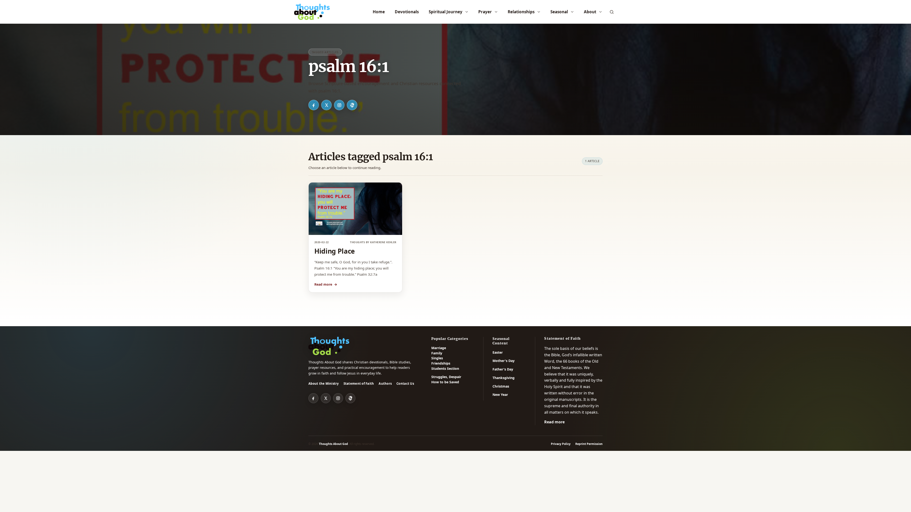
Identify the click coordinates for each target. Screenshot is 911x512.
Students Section (445, 368)
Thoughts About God (333, 444)
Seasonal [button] (559, 11)
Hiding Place (334, 251)
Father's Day (503, 369)
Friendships (440, 363)
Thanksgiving (504, 377)
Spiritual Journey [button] (445, 11)
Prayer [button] (485, 11)
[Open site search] (611, 12)
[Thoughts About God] (312, 12)
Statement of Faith (359, 383)
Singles (437, 358)
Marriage (438, 348)
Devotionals (407, 11)
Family (436, 353)
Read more (325, 284)
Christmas (501, 386)
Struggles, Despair (446, 377)
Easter (498, 352)
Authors (385, 383)
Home (379, 11)
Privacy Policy (561, 444)
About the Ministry (323, 383)
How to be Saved (445, 382)
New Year (500, 394)
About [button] (590, 11)
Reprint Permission (589, 444)
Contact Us (405, 383)
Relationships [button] (521, 11)
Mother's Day (504, 360)
